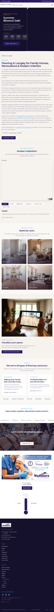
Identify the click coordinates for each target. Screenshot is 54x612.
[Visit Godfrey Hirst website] (25, 420)
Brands (3, 573)
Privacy (46, 609)
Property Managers (18, 398)
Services (4, 571)
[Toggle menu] (52, 5)
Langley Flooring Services (24, 127)
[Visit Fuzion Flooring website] (13, 420)
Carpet (5, 204)
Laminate (28, 204)
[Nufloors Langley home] (6, 5)
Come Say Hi (26, 443)
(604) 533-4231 (6, 535)
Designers (38, 398)
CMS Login (6, 601)
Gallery (3, 575)
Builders (6, 398)
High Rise (29, 398)
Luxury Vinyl (38, 204)
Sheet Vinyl (6, 206)
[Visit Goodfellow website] (37, 420)
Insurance (47, 398)
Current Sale (5, 560)
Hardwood (19, 204)
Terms (51, 609)
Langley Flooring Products (25, 116)
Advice (3, 577)
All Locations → (7, 599)
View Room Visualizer (11, 351)
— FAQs (4, 583)
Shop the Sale (11, 43)
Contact (4, 587)
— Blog (4, 581)
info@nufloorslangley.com (9, 537)
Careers (3, 585)
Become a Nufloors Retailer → (11, 597)
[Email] (9, 595)
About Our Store (6, 567)
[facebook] (3, 595)
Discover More (8, 137)
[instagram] (6, 595)
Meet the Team (5, 569)
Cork (11, 204)
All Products (5, 546)
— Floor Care (6, 579)
